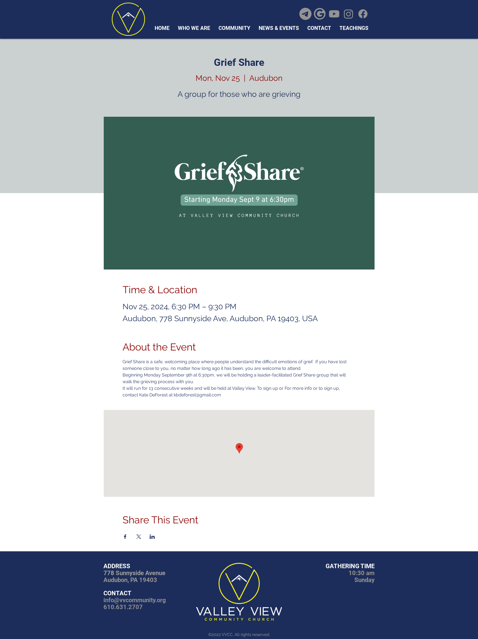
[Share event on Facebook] (125, 536)
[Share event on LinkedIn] (152, 536)
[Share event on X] (138, 536)
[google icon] (320, 14)
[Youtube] (334, 14)
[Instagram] (348, 14)
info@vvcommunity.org (134, 600)
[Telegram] (305, 14)
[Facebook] (363, 14)
